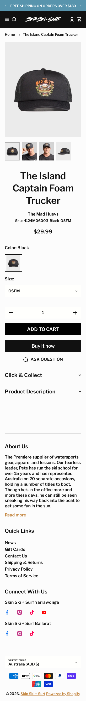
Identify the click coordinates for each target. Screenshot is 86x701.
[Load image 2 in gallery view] (29, 151)
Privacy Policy (19, 569)
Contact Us (16, 555)
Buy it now (43, 346)
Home (10, 34)
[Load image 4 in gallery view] (63, 151)
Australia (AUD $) (23, 664)
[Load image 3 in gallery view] (46, 151)
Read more (15, 514)
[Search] (14, 19)
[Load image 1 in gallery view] (12, 151)
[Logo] (43, 19)
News (10, 542)
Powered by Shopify (63, 694)
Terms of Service (21, 575)
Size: (9, 278)
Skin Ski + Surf (33, 694)
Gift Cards (15, 549)
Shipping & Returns (24, 562)
